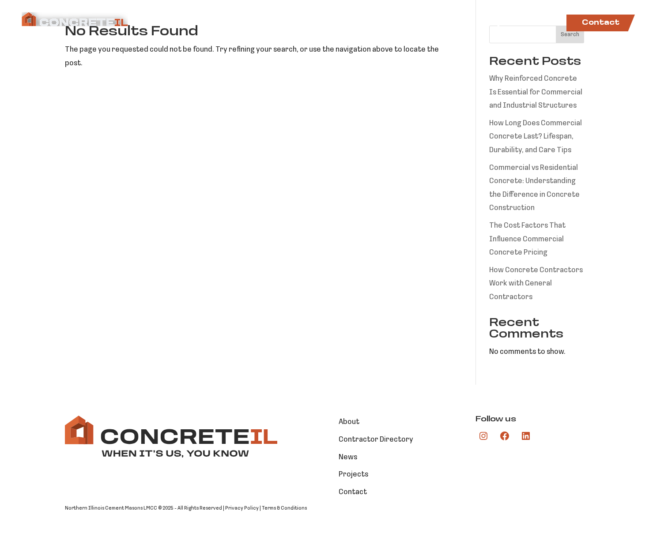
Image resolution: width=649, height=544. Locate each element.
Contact (600, 22)
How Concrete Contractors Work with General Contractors (536, 283)
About (291, 23)
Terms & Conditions (284, 508)
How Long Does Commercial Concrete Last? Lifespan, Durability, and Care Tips (535, 136)
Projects (501, 23)
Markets (334, 23)
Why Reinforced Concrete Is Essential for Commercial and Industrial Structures (535, 92)
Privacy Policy (242, 508)
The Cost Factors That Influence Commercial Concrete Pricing (527, 239)
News (543, 23)
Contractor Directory (422, 23)
